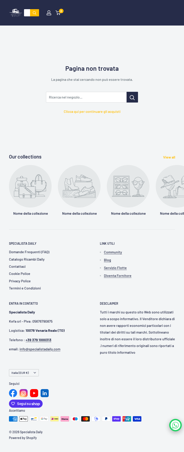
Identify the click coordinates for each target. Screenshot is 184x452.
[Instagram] (24, 393)
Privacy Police (20, 281)
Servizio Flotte (115, 268)
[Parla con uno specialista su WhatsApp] (175, 425)
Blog (107, 260)
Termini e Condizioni (25, 288)
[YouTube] (34, 393)
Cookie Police (19, 273)
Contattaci (17, 266)
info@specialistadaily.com (40, 349)
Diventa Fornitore (117, 275)
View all (169, 157)
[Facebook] (13, 393)
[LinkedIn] (45, 393)
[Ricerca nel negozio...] (132, 97)
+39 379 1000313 (38, 340)
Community (113, 252)
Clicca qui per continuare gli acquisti (92, 111)
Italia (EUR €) (20, 373)
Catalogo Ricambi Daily (27, 259)
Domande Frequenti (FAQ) (29, 252)
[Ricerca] (34, 12)
